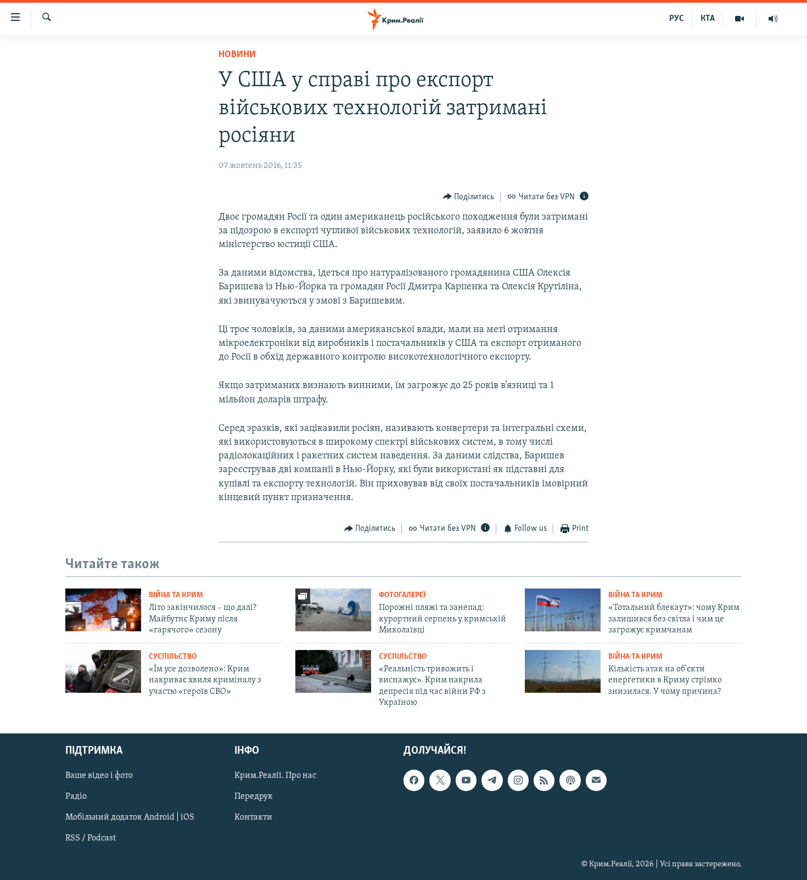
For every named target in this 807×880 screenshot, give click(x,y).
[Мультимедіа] (739, 18)
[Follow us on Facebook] (414, 780)
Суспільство (173, 657)
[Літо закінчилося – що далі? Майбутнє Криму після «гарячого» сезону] (103, 609)
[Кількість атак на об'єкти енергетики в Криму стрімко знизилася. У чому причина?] (563, 671)
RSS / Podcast (90, 838)
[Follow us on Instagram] (518, 780)
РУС (676, 18)
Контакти (253, 818)
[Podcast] (569, 780)
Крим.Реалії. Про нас (275, 776)
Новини (237, 55)
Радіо (76, 797)
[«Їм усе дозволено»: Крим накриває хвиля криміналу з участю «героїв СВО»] (103, 671)
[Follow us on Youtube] (466, 780)
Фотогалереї (402, 595)
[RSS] (544, 780)
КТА (707, 18)
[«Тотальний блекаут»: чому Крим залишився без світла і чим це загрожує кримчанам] (563, 609)
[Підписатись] (596, 780)
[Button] (469, 197)
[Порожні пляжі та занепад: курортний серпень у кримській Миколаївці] (333, 609)
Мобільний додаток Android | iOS (129, 818)
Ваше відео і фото (99, 776)
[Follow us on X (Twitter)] (439, 780)
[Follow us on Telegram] (491, 780)
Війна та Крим (176, 595)
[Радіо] (772, 18)
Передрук (253, 797)
